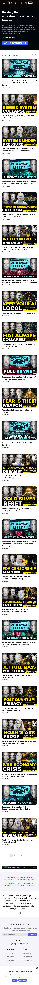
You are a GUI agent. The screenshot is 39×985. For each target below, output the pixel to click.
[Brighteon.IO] (12, 943)
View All (34, 55)
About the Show (27, 953)
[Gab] (21, 943)
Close (14, 980)
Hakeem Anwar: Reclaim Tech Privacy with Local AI (19, 313)
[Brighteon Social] (15, 943)
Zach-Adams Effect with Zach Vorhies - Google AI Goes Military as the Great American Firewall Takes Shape (19, 544)
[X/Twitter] (18, 943)
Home (11, 953)
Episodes (10, 956)
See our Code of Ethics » (9, 38)
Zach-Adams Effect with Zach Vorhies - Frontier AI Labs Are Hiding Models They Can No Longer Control (19, 83)
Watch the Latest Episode (15, 43)
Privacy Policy (27, 956)
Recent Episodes (10, 55)
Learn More (22, 980)
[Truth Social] (23, 943)
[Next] (27, 855)
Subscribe (33, 934)
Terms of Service (27, 960)
